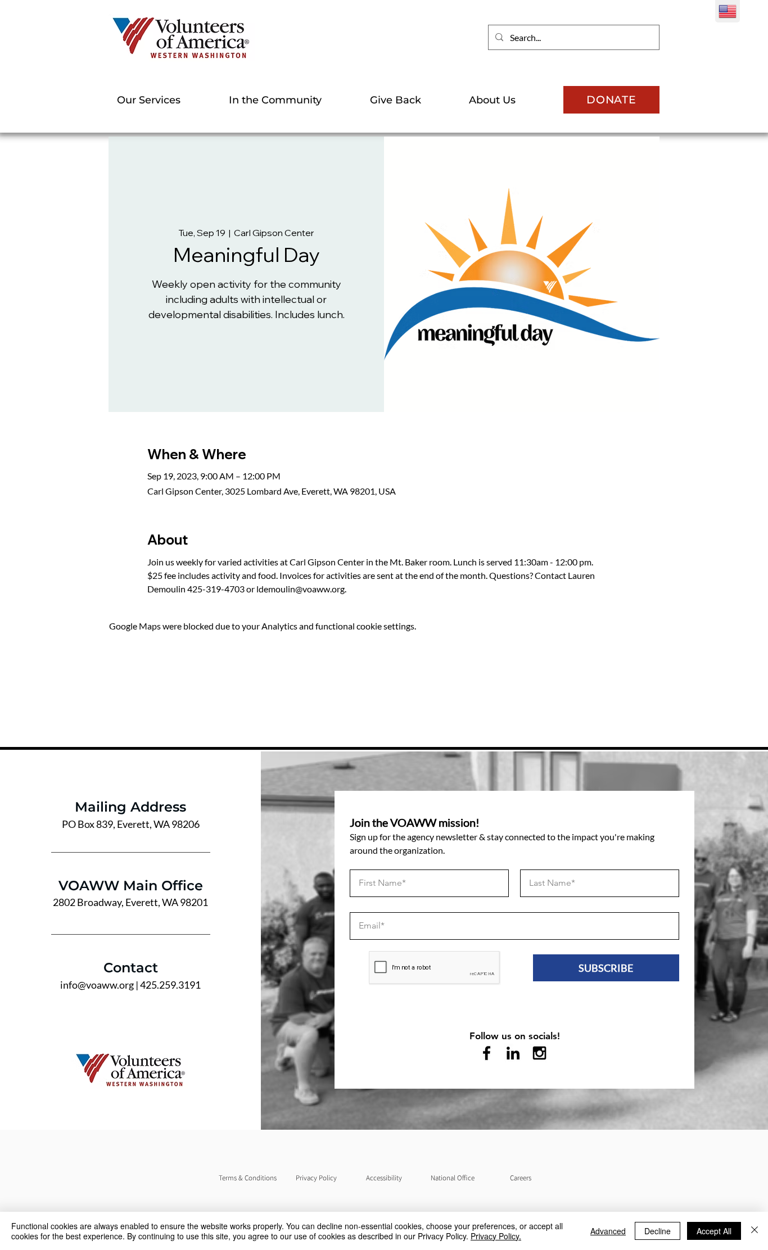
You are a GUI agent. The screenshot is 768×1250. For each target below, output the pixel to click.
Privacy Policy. (496, 1236)
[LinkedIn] (513, 1053)
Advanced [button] (608, 1231)
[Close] (754, 1231)
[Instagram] (539, 1053)
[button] (164, 100)
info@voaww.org (97, 985)
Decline (657, 1231)
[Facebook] (486, 1053)
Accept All (714, 1231)
